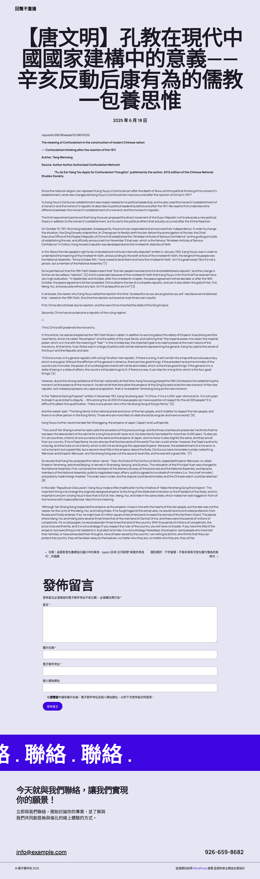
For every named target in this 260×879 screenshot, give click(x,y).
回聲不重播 (25, 8)
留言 (46, 605)
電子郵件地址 (52, 664)
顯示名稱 (49, 648)
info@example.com (41, 852)
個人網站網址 (51, 681)
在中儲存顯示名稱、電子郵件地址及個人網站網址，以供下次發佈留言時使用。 (101, 697)
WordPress (200, 868)
